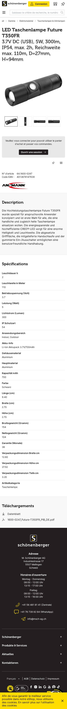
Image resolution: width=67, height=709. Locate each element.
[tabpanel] (33, 90)
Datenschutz (38, 678)
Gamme (11, 21)
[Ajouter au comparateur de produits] (61, 163)
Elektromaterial (26, 21)
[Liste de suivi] (63, 4)
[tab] (11, 121)
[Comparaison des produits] (55, 4)
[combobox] (35, 12)
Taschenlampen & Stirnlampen (51, 21)
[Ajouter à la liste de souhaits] (53, 163)
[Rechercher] (62, 12)
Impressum (53, 678)
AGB (26, 678)
